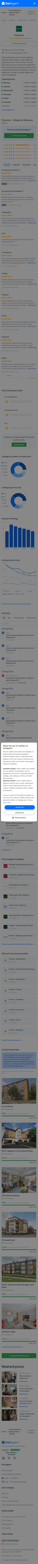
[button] (19, 817)
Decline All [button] (19, 813)
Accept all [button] (20, 807)
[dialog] (19, 782)
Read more (7, 803)
